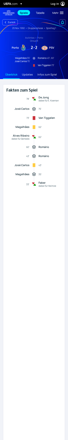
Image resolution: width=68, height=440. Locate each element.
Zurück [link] (11, 22)
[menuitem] (24, 13)
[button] (57, 13)
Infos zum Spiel (47, 74)
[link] (23, 13)
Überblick (11, 74)
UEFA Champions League (8, 12)
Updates (27, 74)
